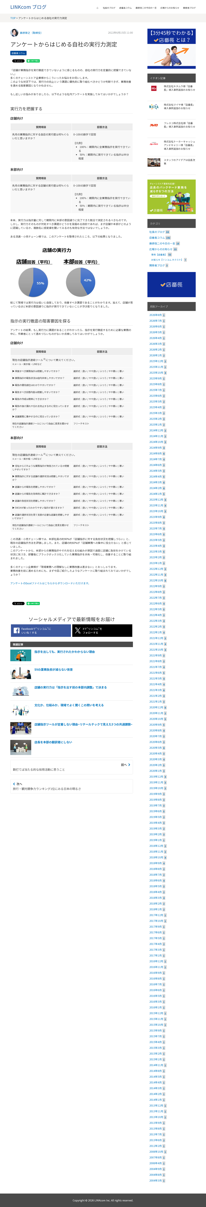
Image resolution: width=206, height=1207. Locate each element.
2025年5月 (155, 401)
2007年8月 (155, 1157)
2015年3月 (155, 1048)
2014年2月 (155, 1094)
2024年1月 (155, 494)
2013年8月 (155, 1128)
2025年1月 (155, 424)
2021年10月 (156, 649)
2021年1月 (155, 701)
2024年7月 (155, 459)
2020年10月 (156, 719)
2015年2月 (155, 1053)
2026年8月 (155, 315)
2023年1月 (155, 563)
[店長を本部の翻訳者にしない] (41, 754)
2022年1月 (155, 632)
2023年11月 (156, 505)
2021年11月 (156, 644)
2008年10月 (156, 1151)
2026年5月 (155, 332)
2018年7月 (155, 874)
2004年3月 (155, 1180)
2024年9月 (155, 447)
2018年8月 (155, 869)
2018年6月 (155, 880)
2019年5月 (155, 817)
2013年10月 (156, 1117)
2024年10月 (156, 442)
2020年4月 (155, 753)
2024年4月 (155, 476)
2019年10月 (156, 788)
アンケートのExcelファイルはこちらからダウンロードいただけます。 (50, 583)
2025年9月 (155, 378)
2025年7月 (155, 390)
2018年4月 (155, 892)
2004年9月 (155, 1169)
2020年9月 (155, 724)
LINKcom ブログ (28, 6)
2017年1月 (155, 955)
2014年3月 (155, 1088)
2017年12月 (156, 915)
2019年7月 (155, 805)
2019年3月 (155, 828)
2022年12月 (156, 569)
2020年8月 (155, 730)
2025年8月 (155, 384)
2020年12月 (156, 707)
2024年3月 (155, 482)
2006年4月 (155, 1163)
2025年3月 (155, 413)
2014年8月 (155, 1071)
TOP (13, 18)
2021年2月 (155, 696)
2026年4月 (155, 338)
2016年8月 (155, 978)
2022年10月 (156, 580)
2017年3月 (155, 949)
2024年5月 (155, 471)
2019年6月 (155, 811)
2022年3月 (155, 621)
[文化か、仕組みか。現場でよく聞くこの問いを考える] (57, 716)
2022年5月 (155, 609)
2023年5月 (155, 540)
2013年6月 (155, 1140)
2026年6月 (155, 326)
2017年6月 (155, 932)
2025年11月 (156, 367)
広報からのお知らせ (169, 7)
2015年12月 (156, 1013)
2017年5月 (155, 938)
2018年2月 (155, 903)
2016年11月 (156, 967)
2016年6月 (155, 990)
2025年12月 (156, 361)
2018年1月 (155, 909)
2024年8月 (155, 453)
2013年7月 (155, 1134)
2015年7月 (155, 1036)
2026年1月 (155, 355)
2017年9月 (155, 926)
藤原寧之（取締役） (31, 33)
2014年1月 (155, 1100)
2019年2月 (155, 834)
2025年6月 (155, 396)
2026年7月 (155, 321)
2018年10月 (156, 857)
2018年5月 (155, 886)
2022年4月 (155, 615)
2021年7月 (155, 667)
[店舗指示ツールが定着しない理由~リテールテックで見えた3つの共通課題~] (71, 734)
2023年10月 (156, 511)
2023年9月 (155, 517)
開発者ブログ (189, 7)
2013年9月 (155, 1123)
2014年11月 (156, 1065)
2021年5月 (155, 678)
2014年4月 (155, 1082)
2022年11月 (156, 574)
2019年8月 (155, 799)
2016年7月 (155, 984)
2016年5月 (155, 996)
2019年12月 (156, 776)
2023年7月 (155, 528)
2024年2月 (155, 488)
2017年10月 (156, 921)
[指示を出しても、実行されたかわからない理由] (52, 661)
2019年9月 (155, 794)
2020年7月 (155, 736)
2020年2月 (155, 765)
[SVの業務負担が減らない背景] (41, 679)
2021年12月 (156, 638)
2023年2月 (155, 557)
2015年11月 (156, 1019)
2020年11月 (156, 713)
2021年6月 (155, 673)
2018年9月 (155, 863)
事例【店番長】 (159, 254)
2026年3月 (155, 344)
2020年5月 (155, 748)
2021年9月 (155, 655)
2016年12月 (156, 961)
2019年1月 (155, 840)
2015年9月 (155, 1030)
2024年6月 (155, 465)
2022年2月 (155, 626)
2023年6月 (155, 534)
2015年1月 (155, 1059)
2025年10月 (156, 372)
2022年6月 (155, 603)
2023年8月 (155, 522)
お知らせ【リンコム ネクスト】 (167, 259)
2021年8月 (155, 661)
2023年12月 (156, 499)
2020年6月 (155, 742)
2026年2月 (155, 349)
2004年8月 (155, 1175)
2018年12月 (156, 846)
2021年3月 (155, 690)
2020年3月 (155, 759)
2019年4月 (155, 823)
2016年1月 (155, 1007)
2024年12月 (156, 430)
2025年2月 (155, 419)
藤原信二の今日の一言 (146, 7)
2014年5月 (155, 1076)
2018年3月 (155, 898)
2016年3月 (155, 1001)
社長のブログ (109, 7)
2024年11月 (156, 436)
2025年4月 (155, 407)
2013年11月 (156, 1111)
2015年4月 (155, 1042)
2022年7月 (155, 597)
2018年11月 (156, 851)
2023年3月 (155, 551)
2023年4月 (155, 546)
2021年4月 (155, 684)
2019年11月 (156, 782)
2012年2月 (155, 1146)
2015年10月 (156, 1025)
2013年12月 (156, 1105)
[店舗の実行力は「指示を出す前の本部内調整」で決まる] (58, 697)
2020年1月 (155, 771)
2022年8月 (155, 592)
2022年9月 (155, 586)
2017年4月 (155, 944)
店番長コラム (125, 7)
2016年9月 (155, 973)
